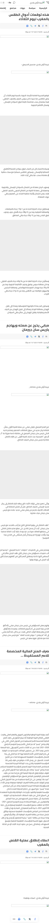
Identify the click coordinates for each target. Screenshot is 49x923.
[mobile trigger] (47, 2)
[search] (14, 3)
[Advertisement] (24, 140)
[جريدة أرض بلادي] (37, 2)
